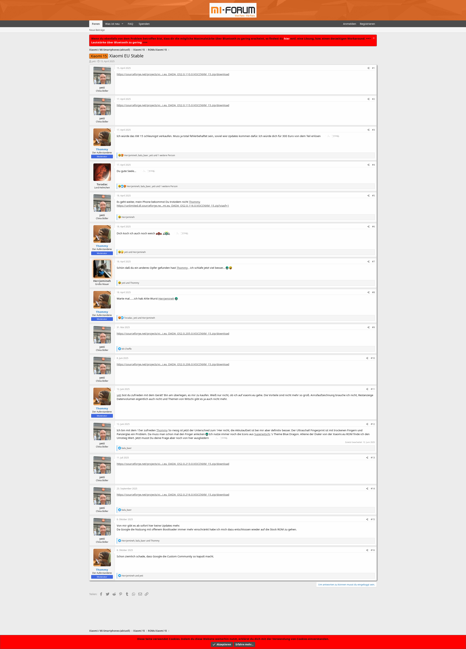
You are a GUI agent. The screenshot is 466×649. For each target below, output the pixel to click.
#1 (373, 68)
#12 (373, 424)
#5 (373, 195)
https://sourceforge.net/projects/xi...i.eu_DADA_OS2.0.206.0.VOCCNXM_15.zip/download (173, 364)
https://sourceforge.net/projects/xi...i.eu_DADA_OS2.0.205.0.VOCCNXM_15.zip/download (173, 333)
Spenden (144, 24)
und (135, 252)
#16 (373, 550)
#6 (373, 226)
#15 (373, 519)
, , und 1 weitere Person (149, 155)
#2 (373, 99)
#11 (373, 389)
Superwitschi (262, 434)
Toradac (102, 184)
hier (287, 38)
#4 (373, 164)
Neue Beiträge (97, 30)
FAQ (130, 24)
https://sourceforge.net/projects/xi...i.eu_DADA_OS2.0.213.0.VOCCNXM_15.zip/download (173, 464)
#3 (373, 129)
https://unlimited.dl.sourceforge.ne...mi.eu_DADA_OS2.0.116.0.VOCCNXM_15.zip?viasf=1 (173, 205)
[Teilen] (368, 68)
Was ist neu (112, 24)
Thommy (194, 202)
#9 (373, 327)
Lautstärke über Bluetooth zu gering (116, 42)
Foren (96, 24)
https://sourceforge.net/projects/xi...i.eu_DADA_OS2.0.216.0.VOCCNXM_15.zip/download (173, 494)
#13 (373, 457)
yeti (94, 61)
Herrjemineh (102, 281)
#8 (373, 292)
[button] (122, 23)
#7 (373, 261)
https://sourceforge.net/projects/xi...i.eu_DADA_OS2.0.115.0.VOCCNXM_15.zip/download (173, 105)
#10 (373, 358)
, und (139, 317)
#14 (373, 488)
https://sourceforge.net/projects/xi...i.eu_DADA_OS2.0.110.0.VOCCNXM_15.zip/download (173, 74)
